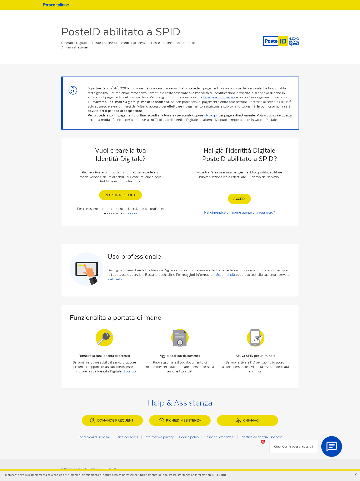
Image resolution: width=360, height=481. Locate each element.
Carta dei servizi (127, 437)
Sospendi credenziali (219, 437)
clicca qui (211, 115)
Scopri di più (225, 275)
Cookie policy (189, 437)
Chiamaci (251, 420)
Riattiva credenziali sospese (261, 437)
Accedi (239, 199)
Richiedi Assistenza (183, 420)
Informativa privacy (159, 437)
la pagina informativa (219, 97)
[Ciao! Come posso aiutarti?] (331, 446)
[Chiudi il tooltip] (263, 442)
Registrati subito (120, 195)
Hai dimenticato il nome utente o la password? (239, 212)
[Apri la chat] (331, 446)
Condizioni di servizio (94, 437)
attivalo (116, 279)
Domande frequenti (115, 420)
